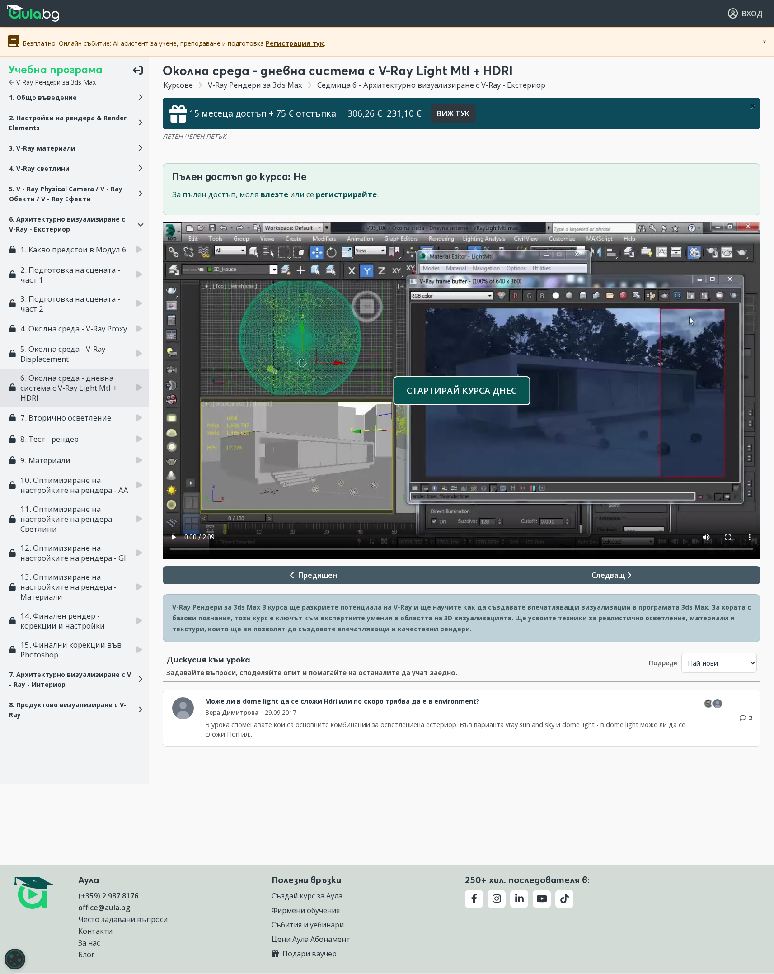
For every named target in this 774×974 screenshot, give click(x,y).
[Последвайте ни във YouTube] (542, 899)
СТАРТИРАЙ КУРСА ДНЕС (461, 390)
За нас (89, 943)
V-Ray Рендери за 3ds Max (55, 82)
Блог (86, 955)
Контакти (95, 931)
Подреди (663, 662)
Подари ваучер (309, 954)
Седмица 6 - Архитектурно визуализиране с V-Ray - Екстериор (430, 85)
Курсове (178, 85)
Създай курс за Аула (307, 896)
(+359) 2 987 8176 (108, 896)
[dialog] (15, 959)
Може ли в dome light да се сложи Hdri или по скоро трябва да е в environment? (342, 701)
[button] (74, 97)
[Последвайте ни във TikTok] (564, 899)
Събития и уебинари (308, 925)
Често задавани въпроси (123, 919)
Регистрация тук (295, 43)
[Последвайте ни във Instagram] (497, 899)
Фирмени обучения (306, 910)
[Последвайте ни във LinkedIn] (519, 899)
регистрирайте (346, 194)
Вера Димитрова (231, 712)
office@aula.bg (104, 908)
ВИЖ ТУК (453, 113)
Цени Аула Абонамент (311, 939)
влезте (274, 194)
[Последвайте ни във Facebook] (474, 899)
